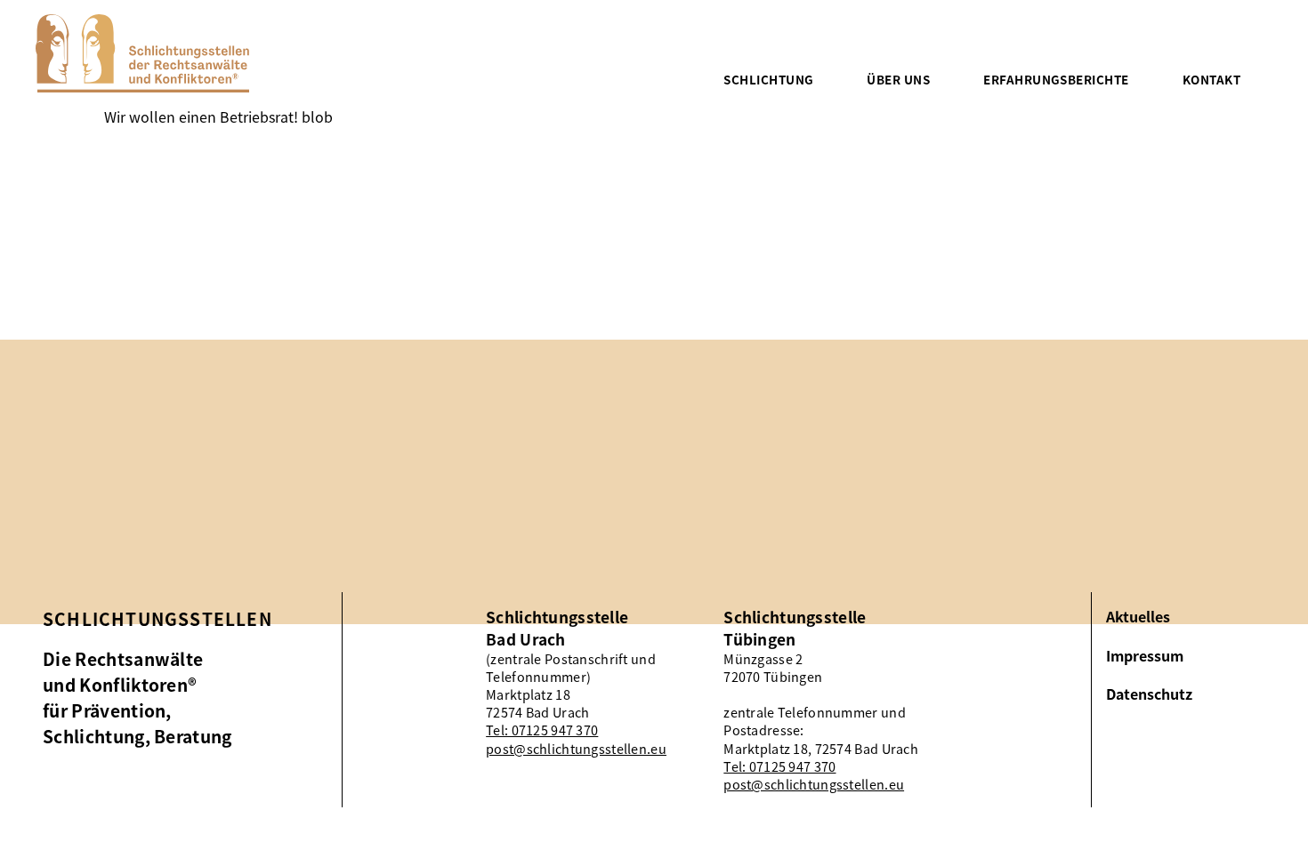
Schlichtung (768, 79)
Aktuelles (1138, 616)
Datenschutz (1149, 694)
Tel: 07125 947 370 (542, 730)
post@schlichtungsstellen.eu (576, 749)
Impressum (1144, 656)
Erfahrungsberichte (1055, 79)
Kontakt (1211, 79)
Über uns (898, 79)
